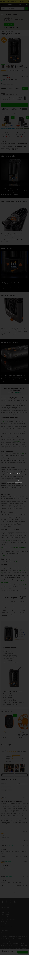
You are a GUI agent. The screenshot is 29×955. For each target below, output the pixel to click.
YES (19, 481)
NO (10, 481)
